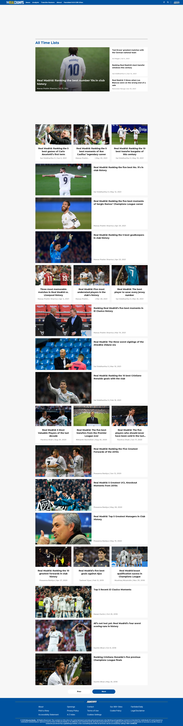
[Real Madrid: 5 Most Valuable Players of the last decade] (53, 424)
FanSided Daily (137, 707)
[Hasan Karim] (99, 614)
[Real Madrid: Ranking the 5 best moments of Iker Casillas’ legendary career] (91, 143)
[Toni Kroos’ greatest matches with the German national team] (129, 54)
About (40, 707)
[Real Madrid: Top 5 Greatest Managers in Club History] (91, 528)
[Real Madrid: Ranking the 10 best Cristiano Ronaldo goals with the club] (91, 388)
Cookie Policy (115, 711)
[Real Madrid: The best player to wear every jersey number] (130, 283)
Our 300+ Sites (116, 707)
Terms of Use (93, 711)
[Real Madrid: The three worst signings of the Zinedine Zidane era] (91, 354)
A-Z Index (71, 714)
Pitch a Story (43, 711)
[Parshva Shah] (47, 439)
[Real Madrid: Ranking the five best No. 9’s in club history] (91, 179)
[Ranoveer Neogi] (118, 89)
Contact (90, 707)
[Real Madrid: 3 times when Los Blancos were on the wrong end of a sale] (129, 84)
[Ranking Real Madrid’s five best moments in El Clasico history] (91, 320)
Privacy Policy (73, 711)
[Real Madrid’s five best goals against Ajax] (91, 565)
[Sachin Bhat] (99, 648)
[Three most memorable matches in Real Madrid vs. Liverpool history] (53, 283)
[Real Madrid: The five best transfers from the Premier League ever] (91, 424)
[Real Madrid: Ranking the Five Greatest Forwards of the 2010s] (91, 461)
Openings (71, 707)
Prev (79, 692)
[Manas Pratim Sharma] (47, 88)
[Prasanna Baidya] (101, 473)
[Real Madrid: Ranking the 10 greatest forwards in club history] (53, 565)
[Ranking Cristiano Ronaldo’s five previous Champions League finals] (91, 669)
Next (104, 692)
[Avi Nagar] (116, 59)
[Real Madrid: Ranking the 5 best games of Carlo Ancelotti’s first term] (53, 143)
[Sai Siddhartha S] (118, 74)
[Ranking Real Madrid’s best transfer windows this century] (129, 69)
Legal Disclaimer (138, 711)
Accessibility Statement (48, 714)
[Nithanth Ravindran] (85, 439)
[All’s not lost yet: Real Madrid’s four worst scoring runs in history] (91, 635)
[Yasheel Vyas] (85, 580)
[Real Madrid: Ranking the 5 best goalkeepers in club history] (91, 247)
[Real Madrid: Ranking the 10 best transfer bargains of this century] (130, 143)
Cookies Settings (94, 714)
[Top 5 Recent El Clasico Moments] (91, 602)
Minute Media (31, 720)
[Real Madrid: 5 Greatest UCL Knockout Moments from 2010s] (91, 495)
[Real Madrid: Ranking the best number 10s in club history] (72, 69)
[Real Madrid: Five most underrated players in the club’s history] (91, 283)
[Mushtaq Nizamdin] (123, 580)
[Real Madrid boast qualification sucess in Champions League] (130, 565)
